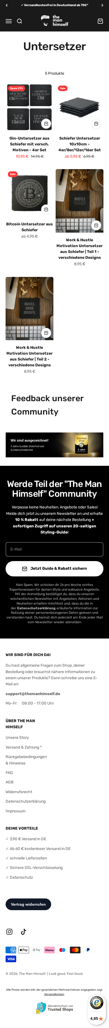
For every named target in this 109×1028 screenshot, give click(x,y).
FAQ (9, 772)
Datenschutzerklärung (26, 801)
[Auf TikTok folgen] (23, 932)
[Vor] (102, 5)
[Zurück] (7, 5)
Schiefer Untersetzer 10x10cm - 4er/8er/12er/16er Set (79, 144)
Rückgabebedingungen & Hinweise (26, 759)
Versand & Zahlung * (24, 747)
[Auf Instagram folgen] (9, 932)
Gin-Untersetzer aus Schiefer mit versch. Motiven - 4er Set (29, 144)
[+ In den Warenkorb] (46, 124)
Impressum (15, 811)
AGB (9, 782)
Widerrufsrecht (19, 792)
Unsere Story (17, 737)
